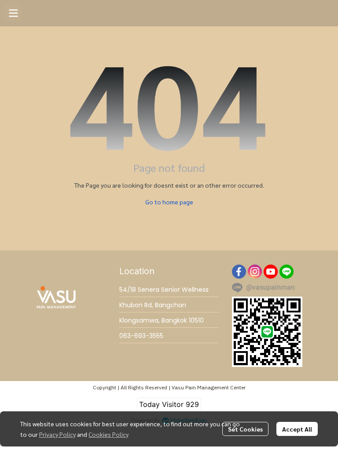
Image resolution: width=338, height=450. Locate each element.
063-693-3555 (141, 335)
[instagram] (255, 272)
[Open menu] (13, 13)
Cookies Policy (108, 434)
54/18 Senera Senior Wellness (164, 289)
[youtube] (271, 272)
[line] (286, 272)
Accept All (297, 429)
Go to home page (169, 202)
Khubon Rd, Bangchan (152, 305)
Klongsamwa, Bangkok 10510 (161, 320)
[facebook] (239, 272)
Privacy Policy (57, 434)
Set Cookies (245, 429)
